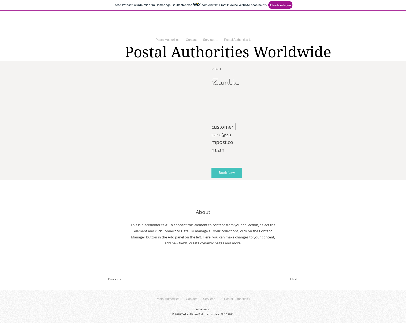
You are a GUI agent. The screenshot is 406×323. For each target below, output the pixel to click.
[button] (226, 173)
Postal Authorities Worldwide (228, 52)
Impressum (202, 309)
